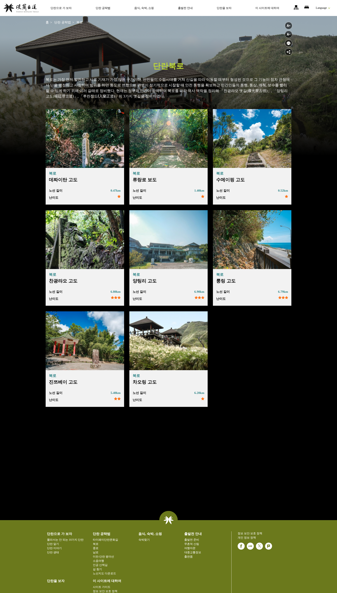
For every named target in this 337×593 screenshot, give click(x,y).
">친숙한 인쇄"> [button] (288, 43)
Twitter (259, 546)
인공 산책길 (100, 564)
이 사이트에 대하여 (267, 8)
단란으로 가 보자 (61, 8)
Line (250, 546)
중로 (95, 548)
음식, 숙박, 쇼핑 (144, 8)
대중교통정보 (192, 552)
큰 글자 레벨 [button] (288, 25)
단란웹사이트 (21, 8)
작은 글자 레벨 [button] (288, 34)
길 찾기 (97, 569)
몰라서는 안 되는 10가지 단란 (65, 539)
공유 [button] (288, 52)
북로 (79, 22)
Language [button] (321, 7)
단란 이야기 (54, 548)
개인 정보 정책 (247, 537)
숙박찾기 (306, 7)
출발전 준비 (191, 539)
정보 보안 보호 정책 (105, 591)
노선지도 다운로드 (104, 573)
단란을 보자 (224, 8)
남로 (95, 552)
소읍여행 (98, 560)
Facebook (241, 546)
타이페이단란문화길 (105, 539)
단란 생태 (53, 552)
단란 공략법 (103, 8)
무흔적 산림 (191, 543)
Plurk (268, 546)
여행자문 (190, 548)
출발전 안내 (185, 8)
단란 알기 (53, 543)
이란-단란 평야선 (103, 556)
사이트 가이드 (296, 7)
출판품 (188, 556)
